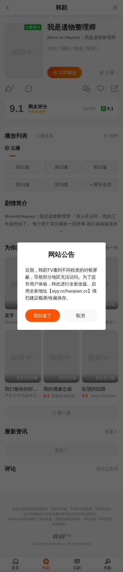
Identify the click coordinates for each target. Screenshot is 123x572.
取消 (80, 315)
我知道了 (42, 315)
